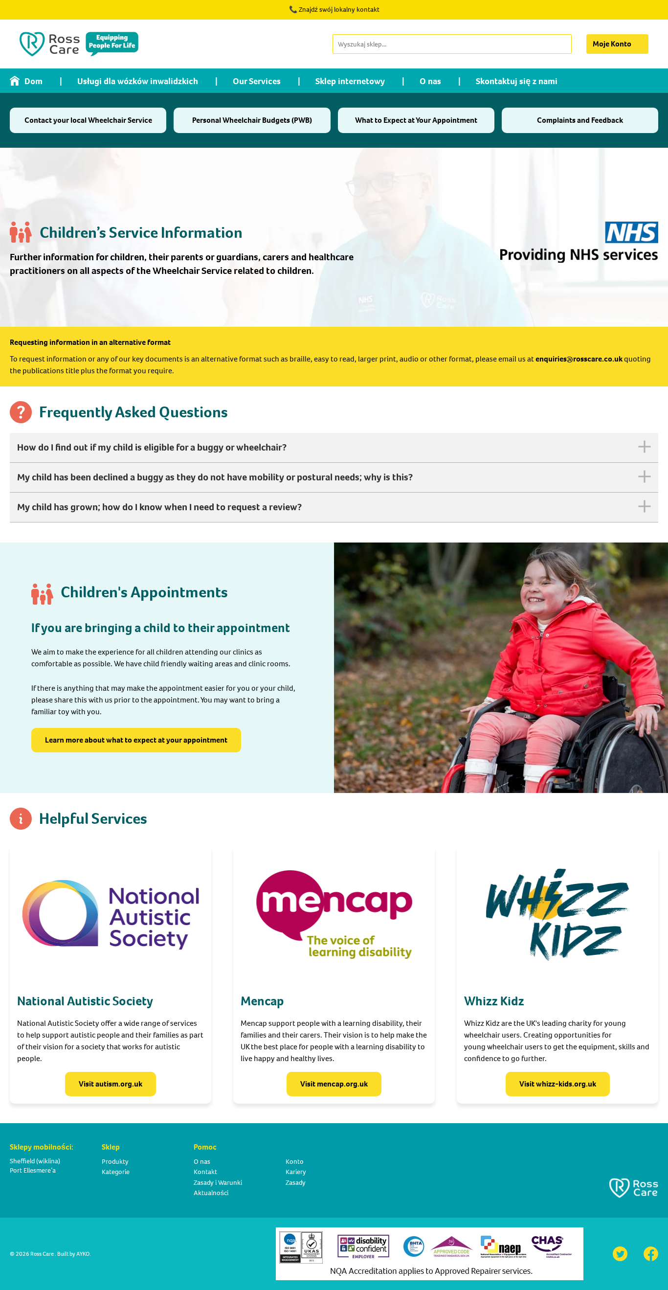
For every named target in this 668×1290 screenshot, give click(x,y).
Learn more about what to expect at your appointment (136, 740)
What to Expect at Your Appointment (416, 120)
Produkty (115, 1161)
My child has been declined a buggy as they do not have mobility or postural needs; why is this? (215, 477)
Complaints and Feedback (580, 120)
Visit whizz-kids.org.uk (557, 1084)
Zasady (296, 1182)
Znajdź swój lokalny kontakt (339, 9)
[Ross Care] (79, 44)
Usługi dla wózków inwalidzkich (137, 81)
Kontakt (205, 1172)
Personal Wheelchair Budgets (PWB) (252, 120)
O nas (430, 81)
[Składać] (563, 44)
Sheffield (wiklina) (35, 1161)
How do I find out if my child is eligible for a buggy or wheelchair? (152, 447)
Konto (295, 1161)
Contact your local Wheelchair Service (88, 120)
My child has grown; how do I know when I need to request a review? (159, 507)
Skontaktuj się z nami (516, 81)
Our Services (257, 81)
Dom (33, 81)
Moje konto (612, 44)
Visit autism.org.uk (110, 1084)
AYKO (82, 1254)
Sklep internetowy (350, 81)
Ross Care (42, 1254)
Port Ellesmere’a (33, 1170)
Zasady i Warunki (218, 1182)
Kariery (296, 1172)
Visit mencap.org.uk (334, 1084)
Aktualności (211, 1193)
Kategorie (116, 1172)
